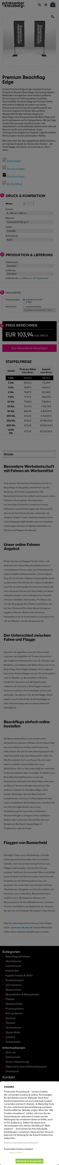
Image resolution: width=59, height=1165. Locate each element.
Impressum (32, 1142)
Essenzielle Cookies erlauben (18, 1149)
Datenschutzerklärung (15, 1142)
